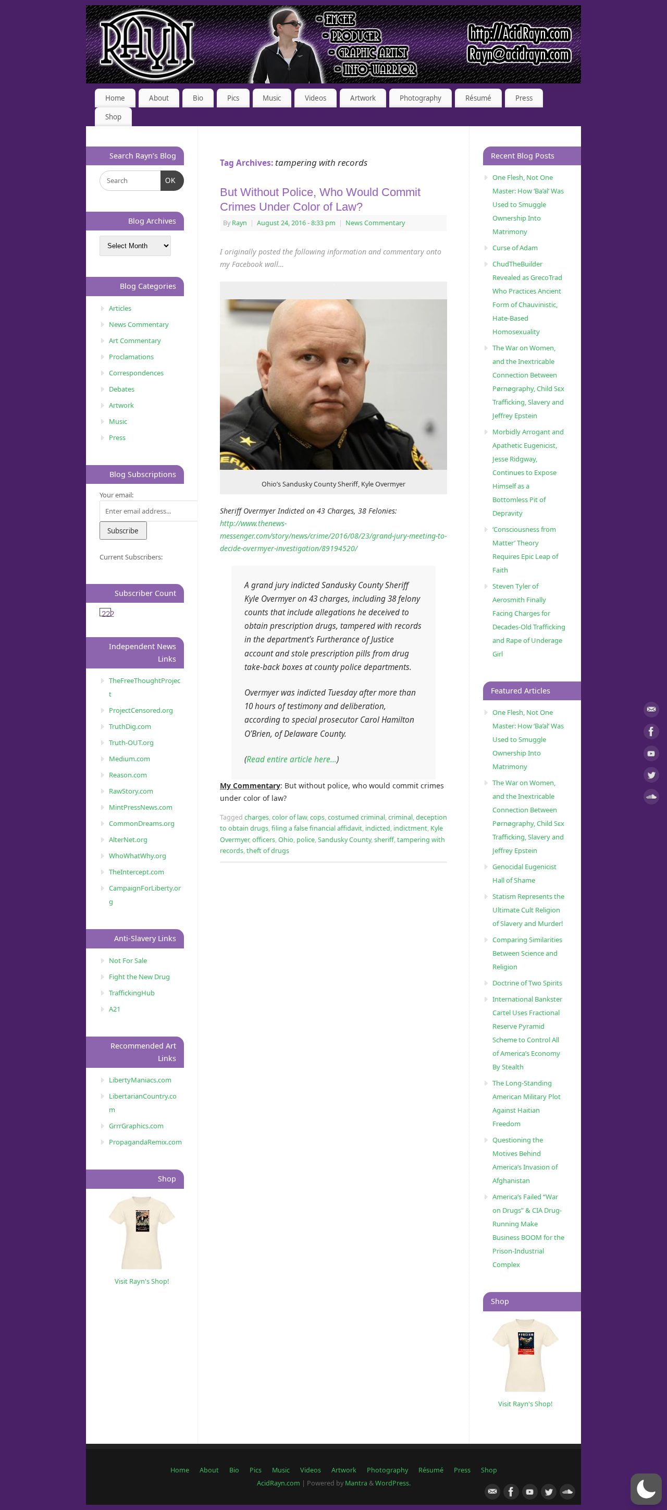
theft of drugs (267, 850)
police (306, 839)
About (159, 98)
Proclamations (131, 356)
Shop (113, 116)
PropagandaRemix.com (145, 1142)
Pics (233, 98)
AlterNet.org (128, 839)
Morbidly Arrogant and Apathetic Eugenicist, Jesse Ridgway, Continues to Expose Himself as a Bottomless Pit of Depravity (528, 472)
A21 (114, 1009)
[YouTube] (651, 755)
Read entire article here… (291, 759)
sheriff (384, 839)
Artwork (363, 98)
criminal (400, 817)
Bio (198, 98)
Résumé (478, 98)
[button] (646, 1489)
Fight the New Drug (139, 976)
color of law (289, 817)
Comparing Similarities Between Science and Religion (527, 953)
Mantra (356, 1483)
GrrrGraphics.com (136, 1125)
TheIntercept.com (136, 871)
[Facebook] (651, 733)
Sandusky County (344, 839)
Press (524, 98)
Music (272, 98)
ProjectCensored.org (141, 710)
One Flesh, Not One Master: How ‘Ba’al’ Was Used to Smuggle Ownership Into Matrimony (528, 204)
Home (115, 98)
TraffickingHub (132, 992)
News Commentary (375, 222)
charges (256, 817)
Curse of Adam (515, 247)
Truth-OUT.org (131, 742)
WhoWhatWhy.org (137, 855)
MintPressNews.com (140, 807)
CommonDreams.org (142, 823)
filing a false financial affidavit (316, 828)
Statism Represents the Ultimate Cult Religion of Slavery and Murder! (528, 910)
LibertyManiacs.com (140, 1080)
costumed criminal (356, 817)
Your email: (116, 495)
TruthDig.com (130, 726)
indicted (377, 828)
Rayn (239, 222)
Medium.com (129, 758)
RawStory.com (131, 791)
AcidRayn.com (278, 1483)
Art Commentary (135, 340)
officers (263, 839)
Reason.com (128, 775)
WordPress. (393, 1483)
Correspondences (136, 373)
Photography (420, 98)
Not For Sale (128, 960)
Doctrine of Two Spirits (527, 983)
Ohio (285, 839)
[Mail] (651, 711)
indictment (410, 828)
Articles (120, 308)
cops (317, 817)
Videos (315, 98)
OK (168, 180)
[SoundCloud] (651, 798)
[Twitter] (651, 776)
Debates (121, 389)
